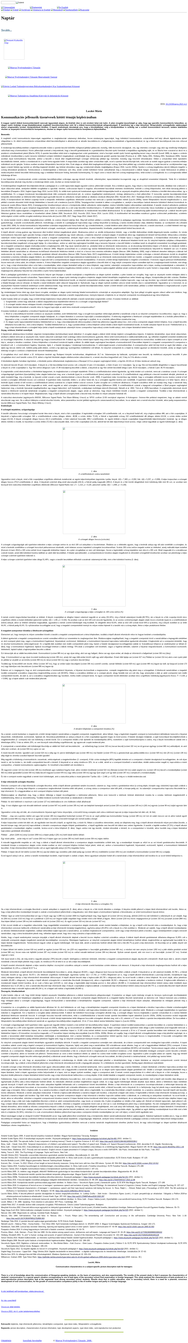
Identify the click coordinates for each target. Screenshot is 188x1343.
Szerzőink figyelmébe (32, 1340)
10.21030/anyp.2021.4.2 (176, 104)
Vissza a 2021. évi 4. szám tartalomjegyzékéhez (20, 1311)
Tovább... (6, 30)
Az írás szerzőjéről (8, 1300)
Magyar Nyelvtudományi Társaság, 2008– (73, 1340)
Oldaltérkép (6, 1340)
